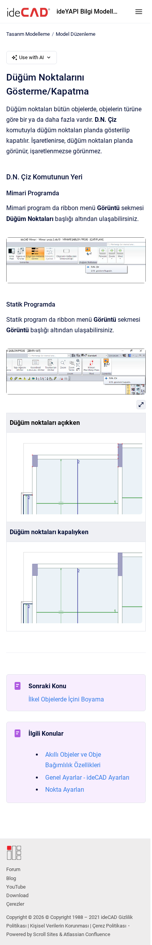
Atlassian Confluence (87, 934)
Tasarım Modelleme (28, 34)
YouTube (16, 887)
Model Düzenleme (75, 34)
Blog (11, 878)
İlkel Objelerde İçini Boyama (66, 699)
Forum (13, 869)
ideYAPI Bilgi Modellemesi (88, 11)
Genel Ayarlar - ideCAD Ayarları (87, 777)
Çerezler (15, 904)
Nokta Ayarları (64, 789)
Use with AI (31, 57)
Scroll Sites (45, 934)
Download (17, 895)
